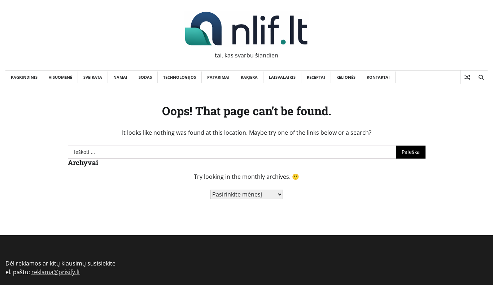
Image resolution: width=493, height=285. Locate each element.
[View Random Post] (467, 77)
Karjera (249, 77)
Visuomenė (60, 77)
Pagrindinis (24, 77)
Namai (120, 77)
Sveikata (92, 77)
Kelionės (345, 77)
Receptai (316, 77)
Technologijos (179, 77)
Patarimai (218, 77)
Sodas (145, 77)
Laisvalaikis (282, 77)
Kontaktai (378, 77)
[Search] (481, 77)
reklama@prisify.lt (55, 272)
